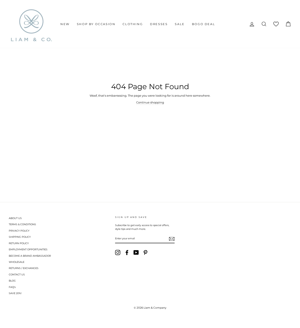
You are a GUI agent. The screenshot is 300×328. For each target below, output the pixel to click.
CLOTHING (133, 24)
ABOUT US (15, 218)
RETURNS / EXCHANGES (23, 268)
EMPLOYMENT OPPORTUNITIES (28, 249)
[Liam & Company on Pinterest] (145, 252)
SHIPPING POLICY (20, 236)
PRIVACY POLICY (19, 230)
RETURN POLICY (19, 243)
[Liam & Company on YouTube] (136, 252)
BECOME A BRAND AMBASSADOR (30, 255)
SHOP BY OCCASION (96, 24)
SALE (179, 24)
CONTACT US (17, 274)
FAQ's (12, 287)
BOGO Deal (203, 24)
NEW (65, 24)
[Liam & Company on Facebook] (127, 252)
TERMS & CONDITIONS (22, 224)
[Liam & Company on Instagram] (117, 252)
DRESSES (159, 24)
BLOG (12, 280)
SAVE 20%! (15, 293)
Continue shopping (150, 102)
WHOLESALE (16, 262)
